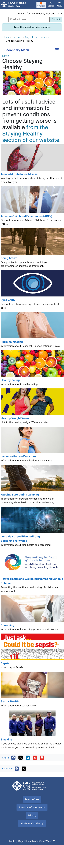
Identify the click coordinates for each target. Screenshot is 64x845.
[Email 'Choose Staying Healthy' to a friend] (34, 757)
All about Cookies (30, 823)
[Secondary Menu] (57, 50)
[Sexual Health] (32, 691)
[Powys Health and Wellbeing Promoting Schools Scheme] (32, 572)
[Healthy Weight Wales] (32, 407)
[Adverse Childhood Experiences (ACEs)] (32, 207)
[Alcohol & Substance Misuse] (32, 165)
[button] (13, 757)
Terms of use (32, 799)
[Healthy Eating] (32, 369)
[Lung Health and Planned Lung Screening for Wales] (32, 528)
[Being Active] (32, 249)
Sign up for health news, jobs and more (40, 13)
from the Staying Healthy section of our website (30, 133)
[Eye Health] (32, 291)
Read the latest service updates (32, 27)
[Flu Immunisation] (32, 331)
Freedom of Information (32, 807)
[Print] (42, 757)
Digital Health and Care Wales (35, 841)
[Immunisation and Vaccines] (32, 446)
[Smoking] (32, 731)
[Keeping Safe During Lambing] (32, 486)
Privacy (32, 815)
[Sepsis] (32, 653)
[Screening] (32, 614)
